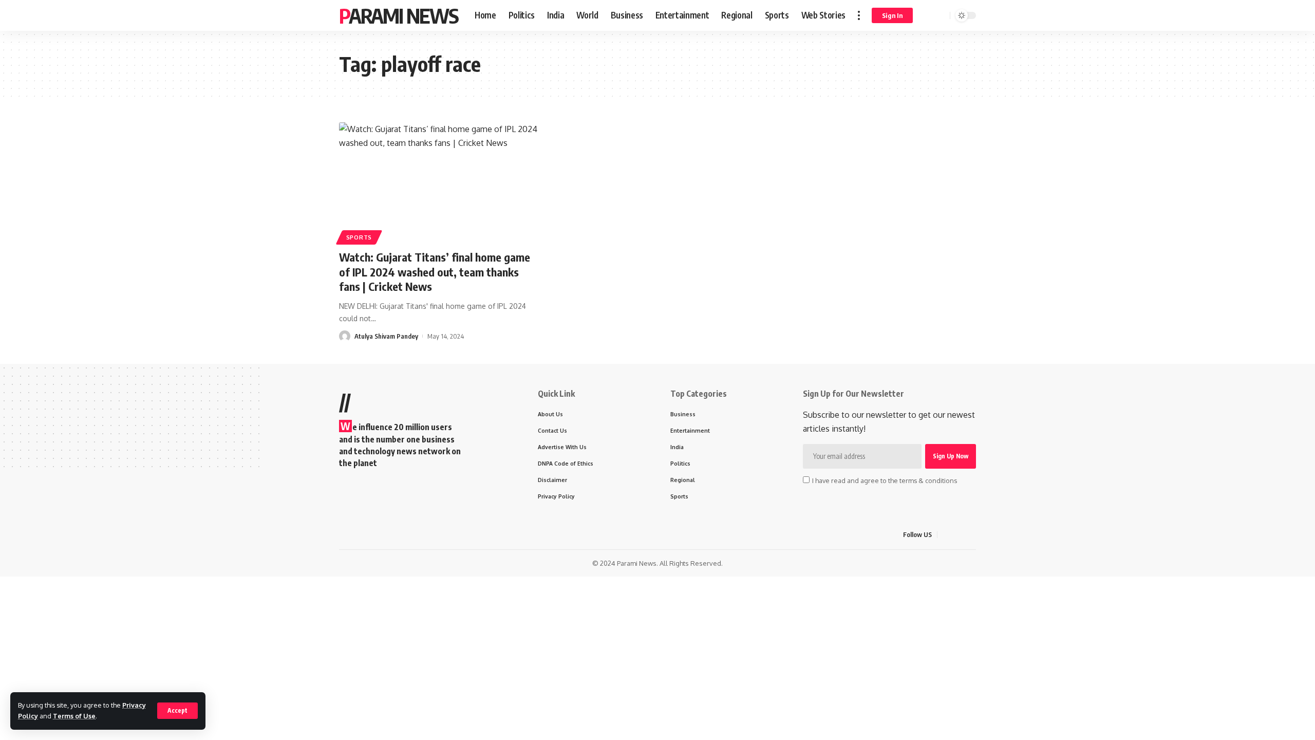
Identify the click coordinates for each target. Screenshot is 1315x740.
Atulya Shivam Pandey (386, 336)
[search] (940, 15)
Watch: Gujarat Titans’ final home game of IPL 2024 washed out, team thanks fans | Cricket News (434, 271)
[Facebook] (945, 535)
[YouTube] (970, 535)
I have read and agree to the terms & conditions (884, 480)
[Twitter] (958, 535)
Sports (359, 237)
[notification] (927, 15)
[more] (859, 15)
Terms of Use (74, 716)
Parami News (398, 15)
